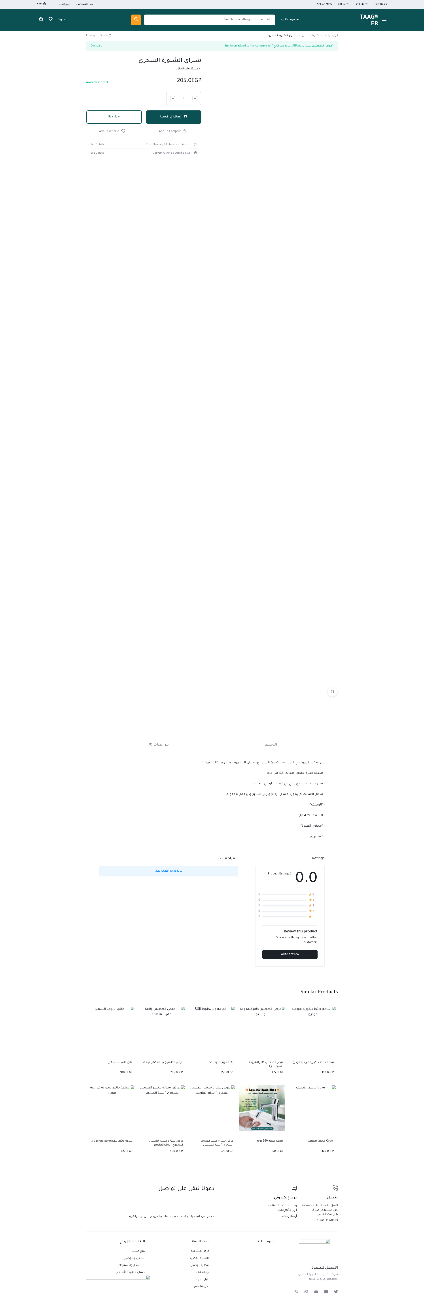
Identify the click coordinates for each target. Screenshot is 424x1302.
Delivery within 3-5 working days (171, 153)
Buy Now (114, 117)
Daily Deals (380, 4)
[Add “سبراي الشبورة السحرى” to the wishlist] (113, 131)
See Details (97, 144)
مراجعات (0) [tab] (158, 745)
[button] (174, 131)
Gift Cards (344, 4)
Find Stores (362, 4)
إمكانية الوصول (199, 1265)
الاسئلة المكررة (199, 1258)
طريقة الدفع (201, 1286)
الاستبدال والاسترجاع (131, 1265)
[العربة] (41, 20)
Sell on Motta (325, 4)
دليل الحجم (202, 1279)
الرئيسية (333, 35)
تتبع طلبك (138, 1251)
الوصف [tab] (270, 745)
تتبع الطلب (63, 4)
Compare (96, 46)
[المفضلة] (50, 20)
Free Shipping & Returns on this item (168, 144)
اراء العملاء (202, 1272)
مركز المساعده (84, 4)
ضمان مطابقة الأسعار (131, 1272)
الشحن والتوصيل (134, 1258)
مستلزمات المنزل (312, 35)
